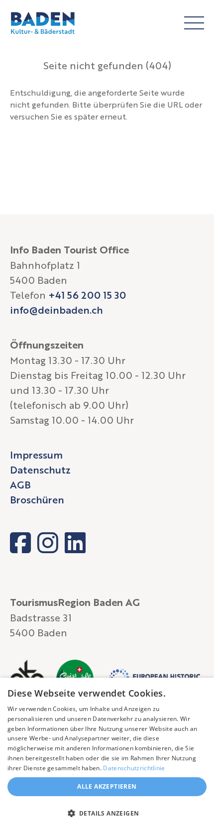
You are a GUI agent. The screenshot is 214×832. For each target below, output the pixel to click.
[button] (107, 814)
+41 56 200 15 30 (87, 295)
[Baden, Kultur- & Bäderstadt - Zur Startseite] (43, 23)
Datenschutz (40, 469)
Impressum (36, 455)
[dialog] (107, 755)
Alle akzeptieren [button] (106, 786)
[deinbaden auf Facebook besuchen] (20, 543)
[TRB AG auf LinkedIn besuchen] (75, 543)
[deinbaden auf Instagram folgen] (47, 543)
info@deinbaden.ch (56, 310)
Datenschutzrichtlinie (134, 768)
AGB (20, 484)
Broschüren (37, 499)
